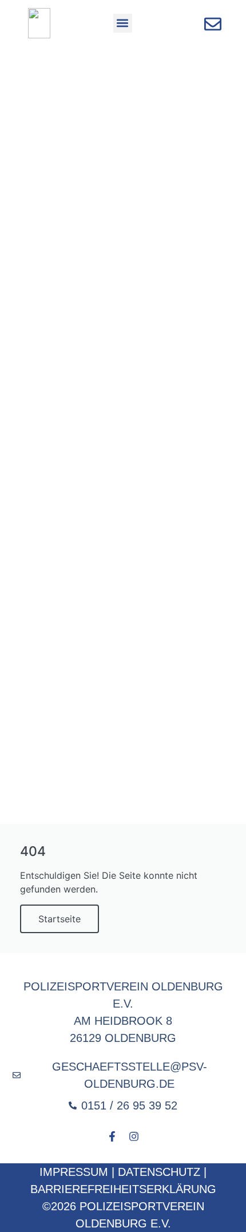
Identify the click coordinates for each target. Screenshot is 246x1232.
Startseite (59, 919)
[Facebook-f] (112, 1136)
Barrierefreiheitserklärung (123, 1189)
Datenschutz (159, 1172)
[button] (122, 23)
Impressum (73, 1172)
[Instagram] (134, 1136)
